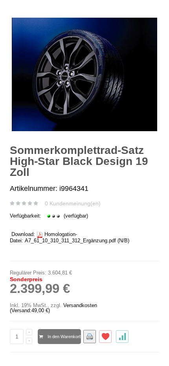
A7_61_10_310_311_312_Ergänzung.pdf (70, 240)
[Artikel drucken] (89, 336)
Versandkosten (80, 305)
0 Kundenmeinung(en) (73, 203)
